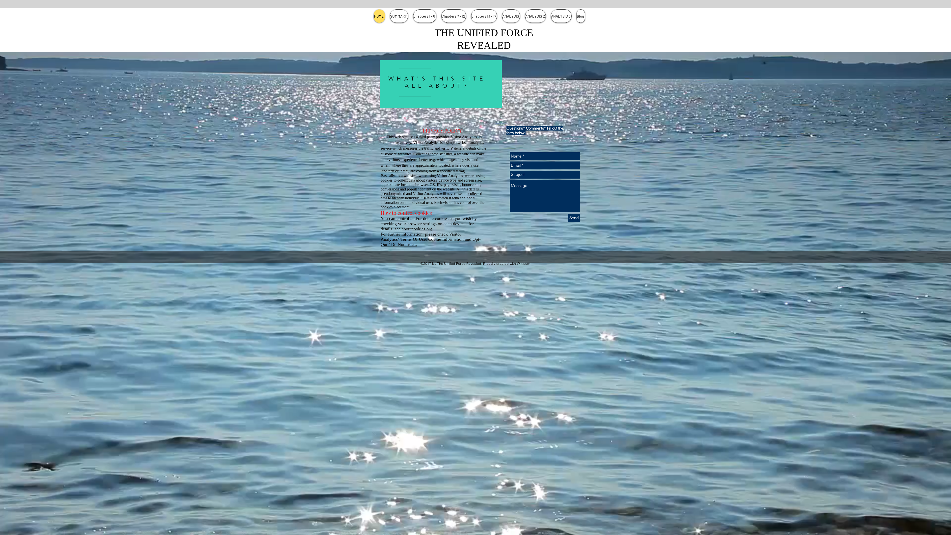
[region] (441, 87)
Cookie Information (446, 239)
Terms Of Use (413, 239)
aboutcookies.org (417, 228)
